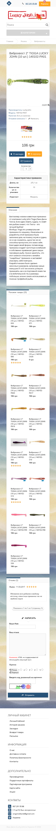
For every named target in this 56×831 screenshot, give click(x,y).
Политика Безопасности (20, 757)
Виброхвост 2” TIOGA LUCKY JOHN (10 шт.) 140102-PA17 (37, 389)
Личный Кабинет (17, 721)
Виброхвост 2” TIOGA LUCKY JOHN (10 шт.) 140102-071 (37, 319)
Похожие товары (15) (18, 292)
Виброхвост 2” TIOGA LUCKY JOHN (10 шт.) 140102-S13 (19, 492)
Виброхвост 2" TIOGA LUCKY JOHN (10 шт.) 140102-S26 (19, 560)
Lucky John (27, 110)
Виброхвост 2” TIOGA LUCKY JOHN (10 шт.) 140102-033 (19, 319)
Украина (16, 817)
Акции (12, 791)
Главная (9, 41)
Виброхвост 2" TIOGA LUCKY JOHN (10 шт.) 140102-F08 (37, 527)
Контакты (14, 761)
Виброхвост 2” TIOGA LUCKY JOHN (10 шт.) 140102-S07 (37, 423)
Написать (35, 118)
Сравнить (27, 161)
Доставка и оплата (18, 754)
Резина (24, 41)
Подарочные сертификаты (21, 780)
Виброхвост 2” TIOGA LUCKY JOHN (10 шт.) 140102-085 (19, 353)
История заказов (17, 724)
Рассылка (14, 736)
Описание (13, 210)
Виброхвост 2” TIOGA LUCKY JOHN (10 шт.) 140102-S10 (37, 456)
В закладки (18, 154)
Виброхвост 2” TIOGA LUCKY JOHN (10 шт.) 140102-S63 (19, 456)
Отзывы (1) (13, 580)
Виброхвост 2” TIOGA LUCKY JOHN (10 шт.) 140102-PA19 (19, 423)
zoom (45, 104)
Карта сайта (15, 788)
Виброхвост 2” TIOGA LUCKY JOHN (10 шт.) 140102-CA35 (37, 353)
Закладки (14, 728)
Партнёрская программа (21, 784)
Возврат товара (16, 732)
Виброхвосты (39, 41)
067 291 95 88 (31, 3)
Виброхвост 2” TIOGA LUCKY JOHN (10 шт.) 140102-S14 (37, 492)
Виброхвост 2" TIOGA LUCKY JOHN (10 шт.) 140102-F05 (19, 527)
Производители (17, 776)
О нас (12, 750)
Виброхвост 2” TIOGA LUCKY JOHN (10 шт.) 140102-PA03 (19, 389)
